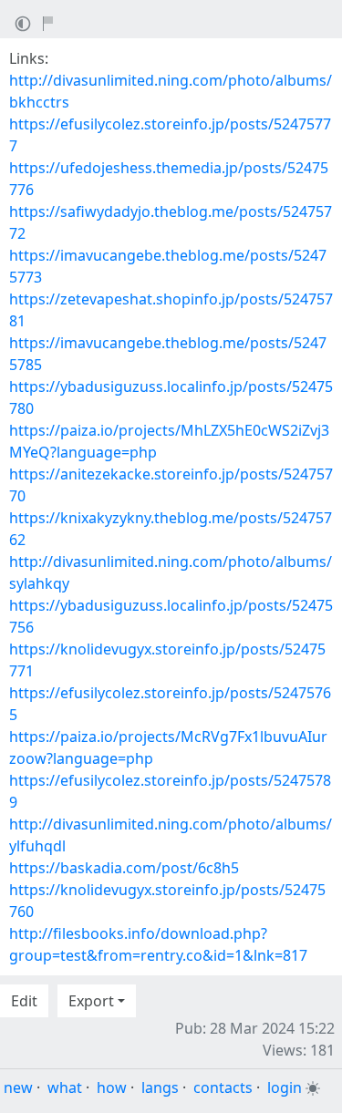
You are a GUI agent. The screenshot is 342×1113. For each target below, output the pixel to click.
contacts (223, 1087)
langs (160, 1087)
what (64, 1087)
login (284, 1087)
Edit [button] (24, 1001)
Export (91, 1001)
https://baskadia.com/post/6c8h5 (124, 868)
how (112, 1087)
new (18, 1087)
